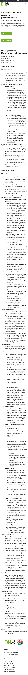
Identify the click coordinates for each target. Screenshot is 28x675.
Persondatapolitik (11, 667)
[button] (2, 673)
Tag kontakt (8, 40)
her (21, 342)
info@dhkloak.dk (22, 0)
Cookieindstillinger (11, 671)
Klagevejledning (10, 669)
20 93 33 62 (7, 0)
